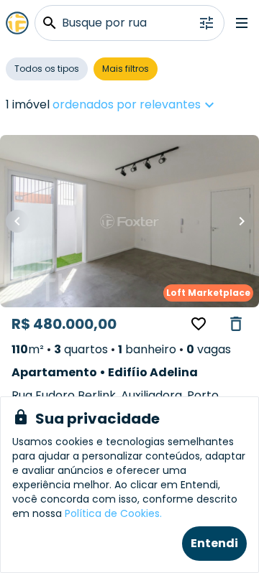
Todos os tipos (46, 68)
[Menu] (241, 23)
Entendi (214, 543)
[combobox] (179, 105)
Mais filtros (125, 68)
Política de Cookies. (113, 513)
